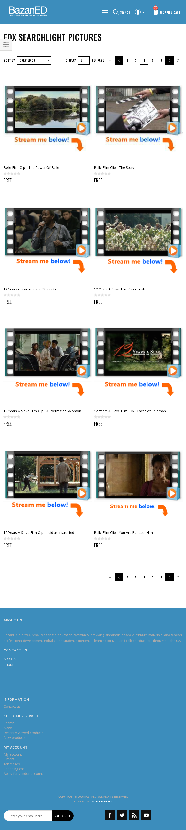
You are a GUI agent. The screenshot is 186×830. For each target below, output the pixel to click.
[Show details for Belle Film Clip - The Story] (138, 118)
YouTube (146, 815)
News (8, 728)
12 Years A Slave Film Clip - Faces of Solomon (130, 411)
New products (15, 737)
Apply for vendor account (23, 773)
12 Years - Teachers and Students (29, 289)
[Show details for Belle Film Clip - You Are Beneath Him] (138, 483)
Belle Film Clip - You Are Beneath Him (123, 532)
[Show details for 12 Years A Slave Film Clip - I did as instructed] (47, 483)
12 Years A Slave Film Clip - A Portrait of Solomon (42, 411)
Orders (9, 759)
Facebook (110, 815)
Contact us (12, 706)
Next (169, 60)
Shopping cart (14, 768)
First (110, 60)
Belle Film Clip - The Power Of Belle (31, 167)
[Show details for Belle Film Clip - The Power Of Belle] (47, 118)
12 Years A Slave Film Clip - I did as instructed (38, 532)
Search (9, 723)
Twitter (122, 815)
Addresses (12, 764)
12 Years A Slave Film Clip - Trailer (120, 289)
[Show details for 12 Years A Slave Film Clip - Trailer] (138, 240)
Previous (119, 60)
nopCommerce (102, 801)
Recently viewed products (24, 732)
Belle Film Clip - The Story (114, 167)
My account (13, 754)
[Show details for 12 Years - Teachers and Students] (47, 240)
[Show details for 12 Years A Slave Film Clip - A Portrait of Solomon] (47, 362)
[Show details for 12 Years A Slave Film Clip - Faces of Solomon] (138, 362)
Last (178, 60)
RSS (134, 815)
